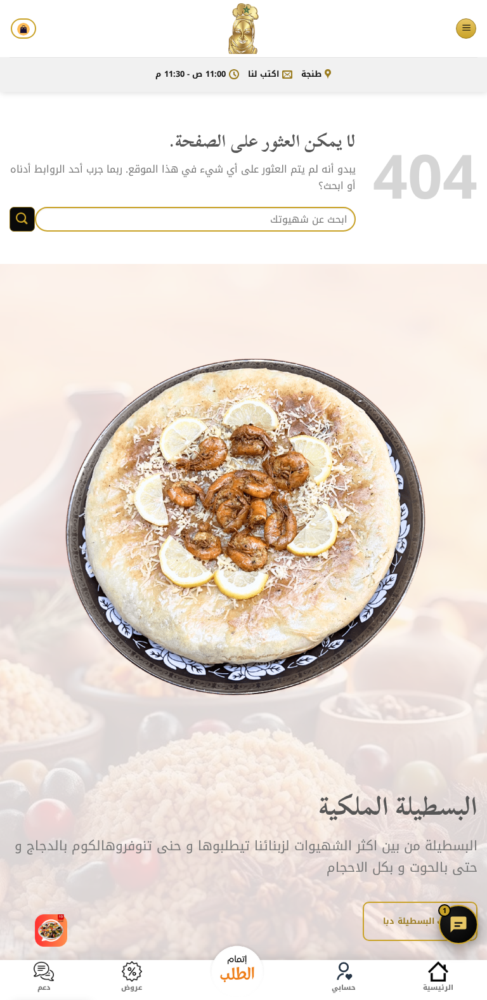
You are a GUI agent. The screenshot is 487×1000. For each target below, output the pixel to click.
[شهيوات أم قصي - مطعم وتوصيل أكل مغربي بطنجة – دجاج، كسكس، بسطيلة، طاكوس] (243, 28)
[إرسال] (22, 219)
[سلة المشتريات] (23, 28)
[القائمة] (466, 28)
